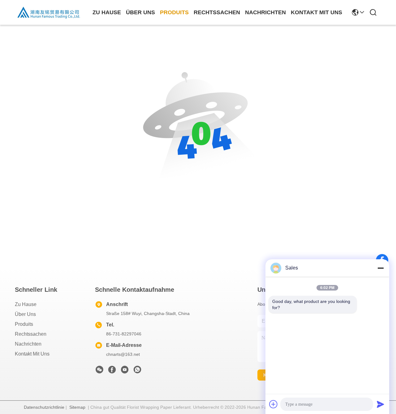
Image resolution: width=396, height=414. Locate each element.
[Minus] (380, 268)
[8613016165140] (137, 371)
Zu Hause (107, 12)
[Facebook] (112, 371)
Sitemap (77, 407)
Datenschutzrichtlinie (44, 407)
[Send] (380, 404)
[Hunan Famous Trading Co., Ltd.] (49, 12)
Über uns (140, 12)
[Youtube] (124, 371)
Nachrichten (28, 344)
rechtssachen (217, 12)
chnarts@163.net (123, 354)
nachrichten (265, 12)
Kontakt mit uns (32, 353)
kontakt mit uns (316, 12)
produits (174, 12)
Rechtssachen (30, 334)
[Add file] (273, 404)
